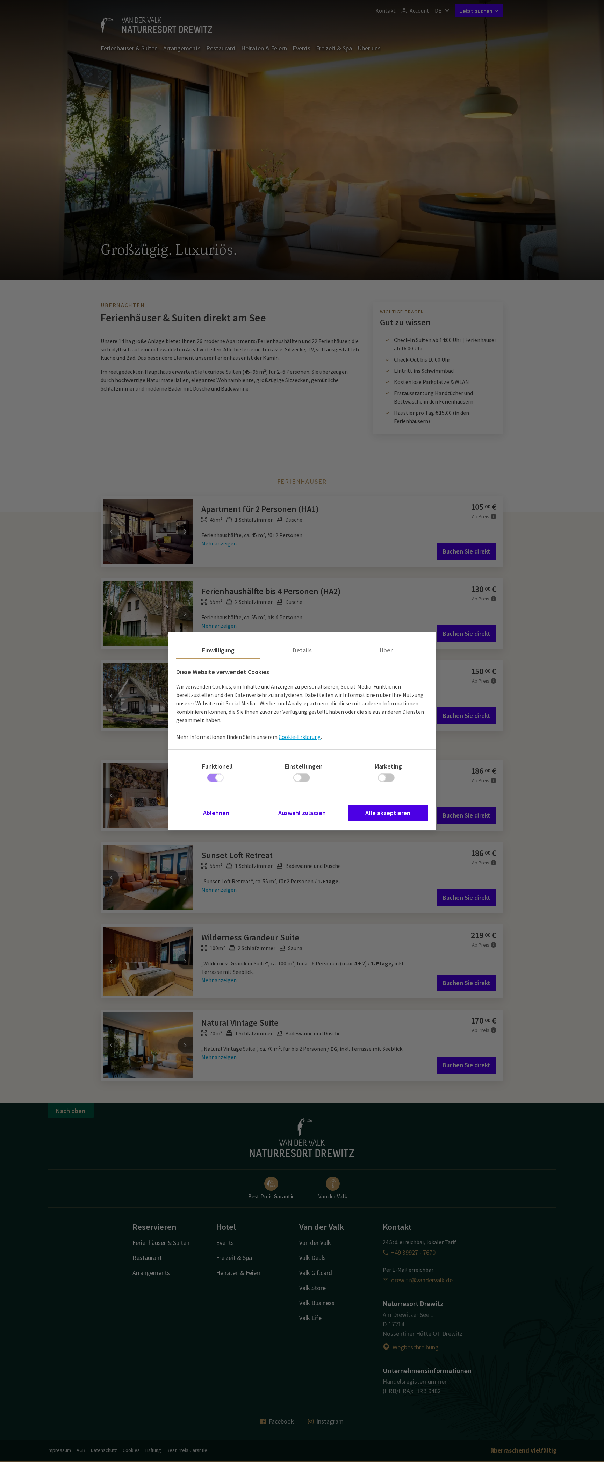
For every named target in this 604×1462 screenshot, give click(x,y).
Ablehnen (216, 813)
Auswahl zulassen (302, 813)
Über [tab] (386, 650)
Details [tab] (302, 650)
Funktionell (217, 766)
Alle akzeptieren (387, 813)
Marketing (388, 766)
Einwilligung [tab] (218, 650)
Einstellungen (304, 766)
